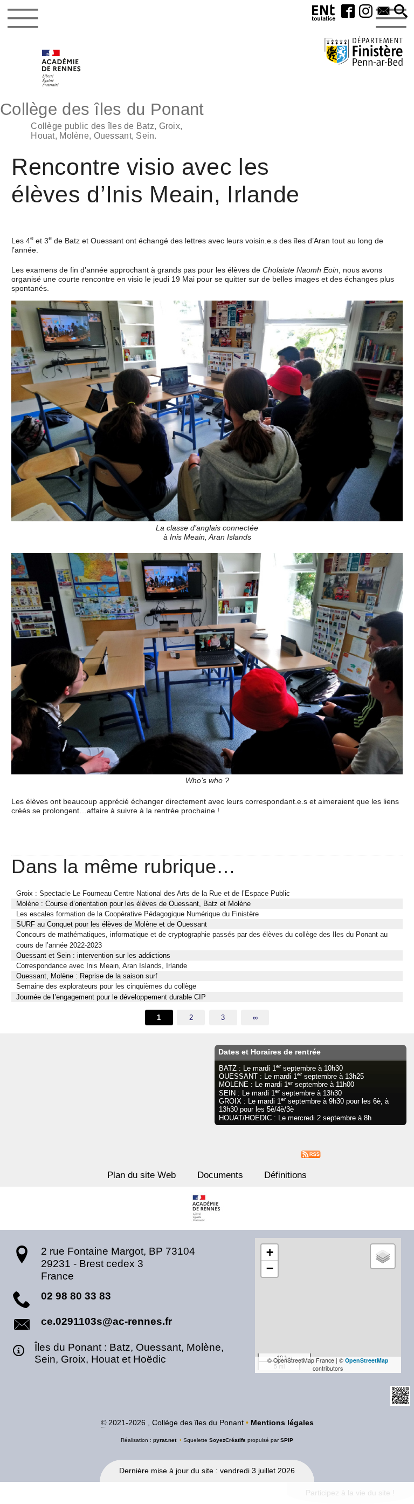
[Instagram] (366, 12)
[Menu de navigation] (23, 18)
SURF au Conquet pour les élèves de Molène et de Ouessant (111, 924)
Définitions (285, 1175)
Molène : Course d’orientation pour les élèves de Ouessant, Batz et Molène (133, 904)
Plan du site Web (141, 1175)
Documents (220, 1175)
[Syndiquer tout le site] (310, 1153)
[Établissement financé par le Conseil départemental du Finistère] (364, 53)
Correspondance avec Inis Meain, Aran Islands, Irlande (101, 966)
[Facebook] (348, 12)
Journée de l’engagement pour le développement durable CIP (111, 997)
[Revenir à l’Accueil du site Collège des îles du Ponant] (61, 68)
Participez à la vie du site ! (350, 1492)
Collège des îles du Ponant (102, 119)
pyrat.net (164, 1440)
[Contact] (383, 12)
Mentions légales (282, 1422)
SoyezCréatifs (227, 1440)
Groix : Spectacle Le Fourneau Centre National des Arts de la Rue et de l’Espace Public (153, 893)
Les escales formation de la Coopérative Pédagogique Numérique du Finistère (137, 914)
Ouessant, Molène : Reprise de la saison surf (86, 976)
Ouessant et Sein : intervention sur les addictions (93, 955)
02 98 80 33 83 (76, 1296)
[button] (401, 12)
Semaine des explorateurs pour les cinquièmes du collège (106, 986)
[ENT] (324, 14)
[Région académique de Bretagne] (207, 1208)
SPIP (286, 1440)
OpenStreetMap (367, 1360)
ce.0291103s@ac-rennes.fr (106, 1321)
